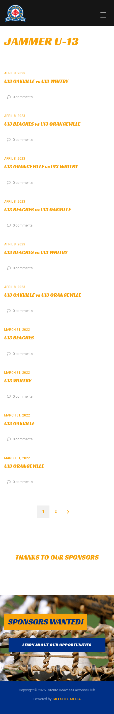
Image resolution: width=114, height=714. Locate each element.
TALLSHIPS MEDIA (66, 699)
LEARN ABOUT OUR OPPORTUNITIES (56, 644)
